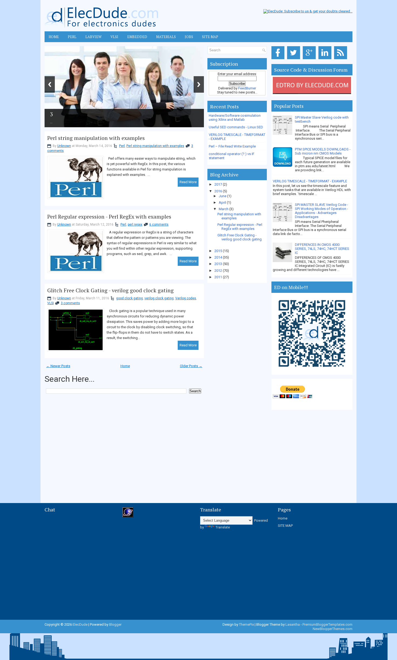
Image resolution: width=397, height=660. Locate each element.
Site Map (210, 36)
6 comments (159, 224)
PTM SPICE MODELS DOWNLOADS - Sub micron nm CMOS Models (323, 151)
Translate (223, 527)
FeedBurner (247, 88)
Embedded (137, 36)
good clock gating (129, 298)
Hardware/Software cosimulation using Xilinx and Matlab (235, 117)
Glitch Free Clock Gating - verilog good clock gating (110, 290)
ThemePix (246, 624)
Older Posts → (191, 366)
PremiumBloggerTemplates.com (327, 624)
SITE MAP (285, 526)
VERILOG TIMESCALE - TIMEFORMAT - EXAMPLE (310, 181)
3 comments (70, 303)
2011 (218, 277)
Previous (50, 84)
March (224, 209)
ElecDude (80, 624)
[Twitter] (294, 59)
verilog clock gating (159, 298)
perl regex (135, 224)
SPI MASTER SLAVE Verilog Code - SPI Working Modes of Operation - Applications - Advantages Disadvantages (321, 211)
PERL (72, 36)
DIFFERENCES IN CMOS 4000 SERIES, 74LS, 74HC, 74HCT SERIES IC (322, 249)
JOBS (189, 36)
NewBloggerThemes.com (332, 629)
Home (125, 366)
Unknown (64, 146)
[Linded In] (325, 59)
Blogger (115, 624)
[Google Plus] (310, 59)
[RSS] (341, 59)
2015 (218, 251)
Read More (188, 182)
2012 (218, 271)
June (223, 196)
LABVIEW (93, 36)
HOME (54, 36)
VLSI (114, 36)
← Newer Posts (58, 366)
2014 (218, 257)
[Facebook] (278, 59)
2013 (218, 264)
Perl (122, 146)
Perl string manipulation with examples (96, 138)
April (223, 202)
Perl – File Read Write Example (232, 146)
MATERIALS (166, 36)
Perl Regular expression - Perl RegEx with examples (109, 216)
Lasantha (292, 624)
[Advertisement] (143, 410)
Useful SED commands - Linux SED (236, 127)
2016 (218, 191)
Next (199, 84)
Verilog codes (185, 298)
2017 (218, 184)
